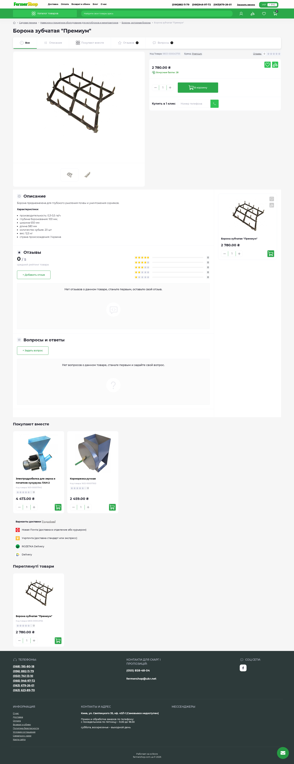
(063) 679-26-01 (23, 685)
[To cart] (270, 253)
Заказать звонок (246, 4)
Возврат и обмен (80, 4)
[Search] (230, 13)
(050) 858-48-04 (138, 670)
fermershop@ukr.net (141, 678)
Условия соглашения (24, 732)
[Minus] (155, 87)
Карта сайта (19, 739)
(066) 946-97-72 (24, 680)
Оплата (65, 4)
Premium (197, 53)
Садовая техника (28, 22)
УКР (264, 4)
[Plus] (170, 87)
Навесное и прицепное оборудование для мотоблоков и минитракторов (79, 22)
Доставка (53, 4)
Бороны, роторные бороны (136, 22)
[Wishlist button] (267, 65)
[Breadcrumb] (14, 22)
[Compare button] (275, 65)
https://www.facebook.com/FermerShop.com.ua (243, 668)
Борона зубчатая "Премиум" (34, 616)
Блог (95, 4)
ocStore (154, 754)
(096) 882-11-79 (23, 671)
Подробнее (49, 521)
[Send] (214, 104)
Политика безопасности (26, 728)
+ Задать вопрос (33, 350)
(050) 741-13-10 (23, 676)
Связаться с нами (22, 735)
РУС (273, 4)
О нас (104, 4)
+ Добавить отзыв (34, 274)
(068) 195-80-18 (23, 666)
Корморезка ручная (83, 478)
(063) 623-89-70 (24, 690)
